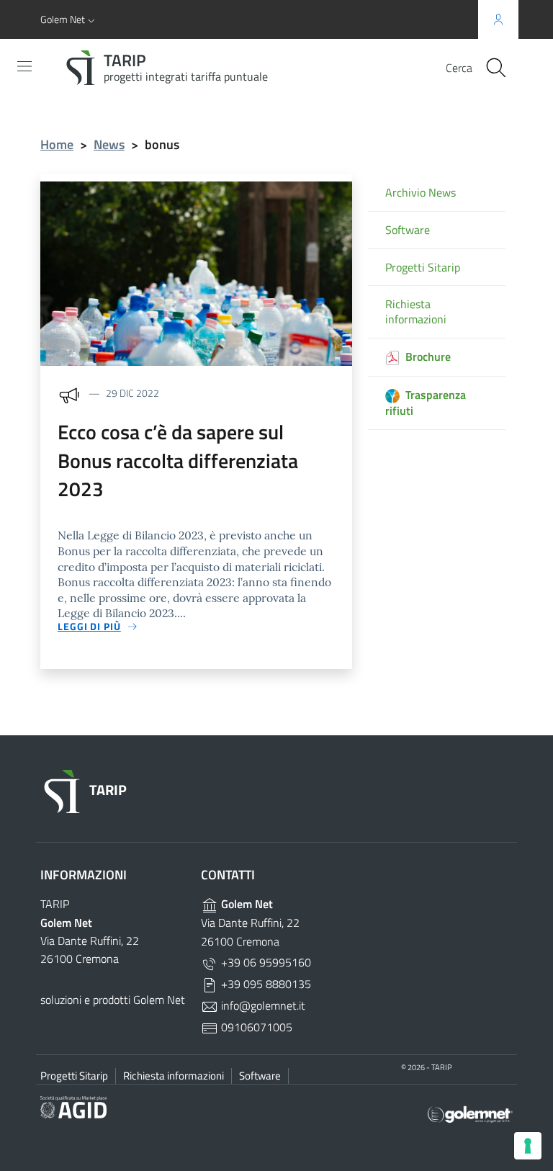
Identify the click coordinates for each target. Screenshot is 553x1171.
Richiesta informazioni (415, 312)
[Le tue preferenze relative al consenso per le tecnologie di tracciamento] (527, 1145)
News (109, 144)
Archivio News (420, 192)
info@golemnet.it (261, 1005)
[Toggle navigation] (24, 66)
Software (407, 230)
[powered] (470, 1113)
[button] (69, 19)
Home (56, 144)
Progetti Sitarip (422, 267)
